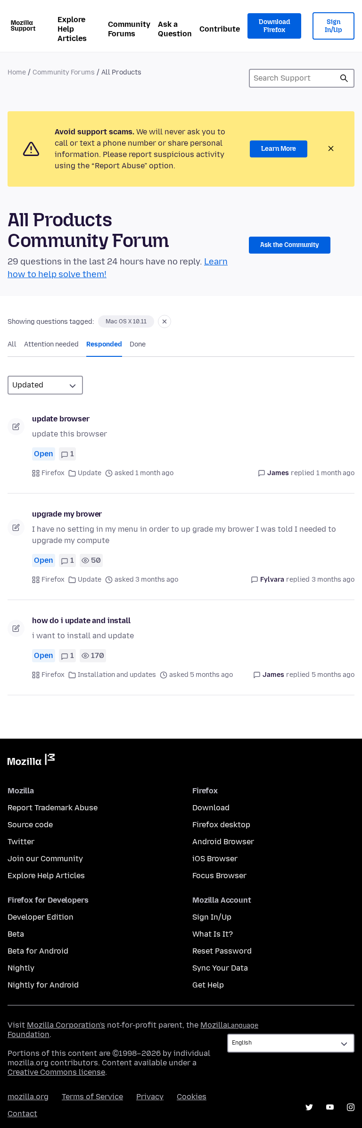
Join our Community (45, 858)
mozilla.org (28, 1096)
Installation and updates (117, 675)
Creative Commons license (56, 1072)
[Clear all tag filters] (164, 321)
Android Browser (223, 841)
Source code (30, 824)
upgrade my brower (67, 514)
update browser (61, 418)
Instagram (350, 1107)
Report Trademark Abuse (53, 807)
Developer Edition (41, 917)
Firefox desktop (221, 824)
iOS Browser (215, 858)
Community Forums (129, 29)
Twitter (21, 841)
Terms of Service (92, 1096)
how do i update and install (81, 620)
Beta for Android (38, 951)
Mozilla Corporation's (66, 1025)
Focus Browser (219, 875)
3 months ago (333, 580)
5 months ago (333, 675)
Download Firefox (274, 26)
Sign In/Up (333, 26)
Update (89, 473)
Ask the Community (289, 245)
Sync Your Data (220, 967)
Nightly (21, 967)
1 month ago (335, 473)
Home (17, 72)
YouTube (330, 1107)
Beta (16, 934)
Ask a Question (175, 29)
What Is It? (212, 934)
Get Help (208, 984)
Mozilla (31, 761)
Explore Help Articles (72, 29)
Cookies (191, 1096)
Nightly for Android (43, 984)
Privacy (150, 1096)
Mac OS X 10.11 (126, 321)
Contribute (219, 29)
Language (242, 1025)
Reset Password (222, 951)
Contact (22, 1113)
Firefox (53, 473)
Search (344, 78)
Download (211, 807)
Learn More (278, 149)
